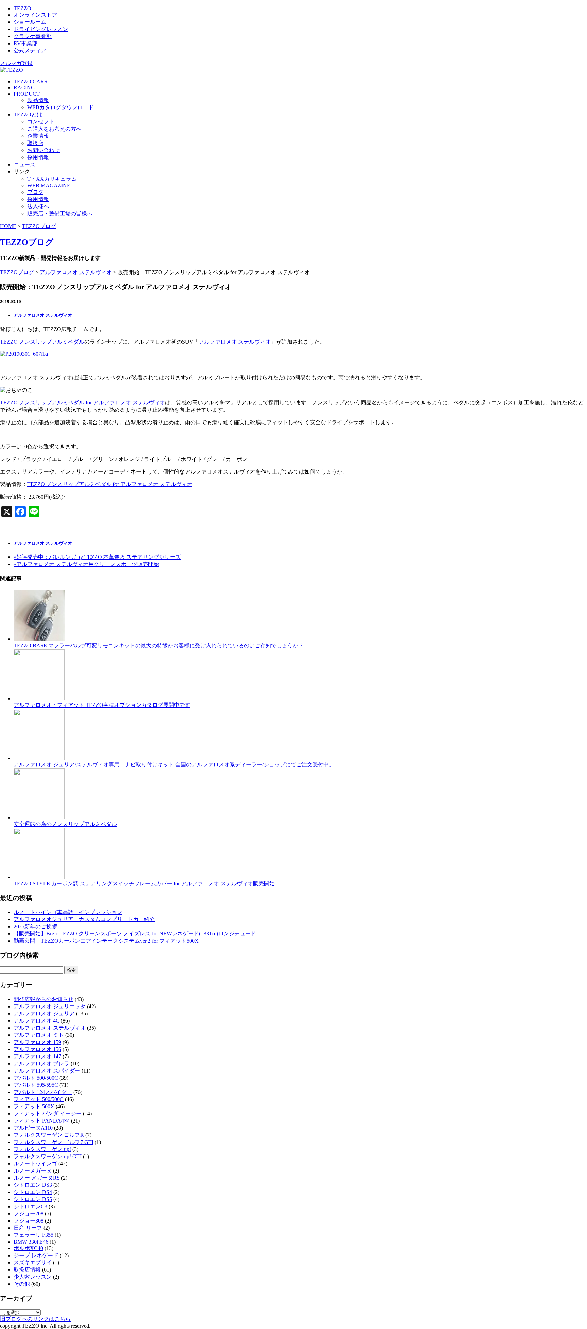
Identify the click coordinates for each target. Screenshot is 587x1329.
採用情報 (38, 157)
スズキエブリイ (33, 1262)
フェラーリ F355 (33, 1235)
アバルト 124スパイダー (43, 1092)
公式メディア (30, 50)
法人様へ (38, 206)
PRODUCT (27, 94)
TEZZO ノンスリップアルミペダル (42, 342)
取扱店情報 (27, 1270)
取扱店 (35, 143)
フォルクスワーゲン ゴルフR (49, 1135)
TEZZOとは (28, 114)
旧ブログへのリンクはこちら (35, 1319)
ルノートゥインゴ (35, 1163)
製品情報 (38, 100)
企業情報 (38, 136)
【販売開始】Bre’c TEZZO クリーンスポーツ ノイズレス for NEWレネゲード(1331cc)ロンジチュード (135, 933)
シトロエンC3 (30, 1206)
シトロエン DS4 (33, 1192)
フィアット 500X (34, 1106)
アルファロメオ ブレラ (41, 1063)
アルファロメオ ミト (39, 1035)
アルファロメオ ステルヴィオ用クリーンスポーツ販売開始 (86, 564)
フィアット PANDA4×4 (42, 1121)
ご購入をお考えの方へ (54, 129)
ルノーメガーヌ (33, 1171)
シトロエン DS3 (33, 1185)
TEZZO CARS (30, 81)
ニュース (24, 164)
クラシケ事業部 (33, 36)
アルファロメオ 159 (37, 1042)
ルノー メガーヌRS (37, 1178)
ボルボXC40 (28, 1248)
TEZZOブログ (39, 226)
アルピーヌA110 (33, 1128)
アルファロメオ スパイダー (47, 1071)
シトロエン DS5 (33, 1199)
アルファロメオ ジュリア (44, 1013)
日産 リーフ (28, 1228)
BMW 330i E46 (31, 1242)
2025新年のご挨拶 (35, 926)
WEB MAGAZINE (48, 185)
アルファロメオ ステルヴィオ (76, 272)
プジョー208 (28, 1213)
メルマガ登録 (16, 63)
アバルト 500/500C (36, 1078)
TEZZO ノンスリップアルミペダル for (46, 402)
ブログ (35, 192)
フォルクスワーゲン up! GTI (48, 1156)
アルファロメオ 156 (37, 1049)
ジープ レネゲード (36, 1255)
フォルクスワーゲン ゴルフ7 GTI (53, 1142)
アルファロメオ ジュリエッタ (50, 1006)
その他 (22, 1284)
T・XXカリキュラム (52, 179)
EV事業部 (25, 43)
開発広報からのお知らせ (43, 999)
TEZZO (22, 8)
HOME (8, 226)
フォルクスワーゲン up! (42, 1149)
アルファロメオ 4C (36, 1021)
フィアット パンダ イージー (48, 1113)
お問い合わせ (43, 150)
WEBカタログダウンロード (60, 107)
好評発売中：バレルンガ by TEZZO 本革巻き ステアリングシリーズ (97, 557)
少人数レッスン (33, 1277)
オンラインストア (35, 15)
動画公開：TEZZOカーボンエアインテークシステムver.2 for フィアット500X (106, 941)
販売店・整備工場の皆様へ (59, 213)
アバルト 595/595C (36, 1085)
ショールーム (30, 22)
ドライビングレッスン (41, 29)
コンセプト (40, 121)
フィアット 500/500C (39, 1099)
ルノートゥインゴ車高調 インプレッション (68, 912)
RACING (24, 87)
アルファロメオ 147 (37, 1056)
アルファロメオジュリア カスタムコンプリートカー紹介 (84, 919)
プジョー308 (28, 1221)
